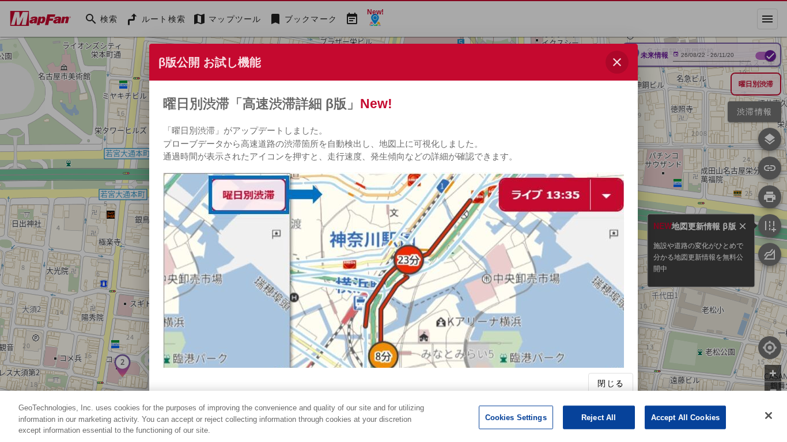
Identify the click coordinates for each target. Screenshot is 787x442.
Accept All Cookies (685, 417)
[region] (393, 416)
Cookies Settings (516, 417)
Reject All (598, 417)
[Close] (768, 415)
